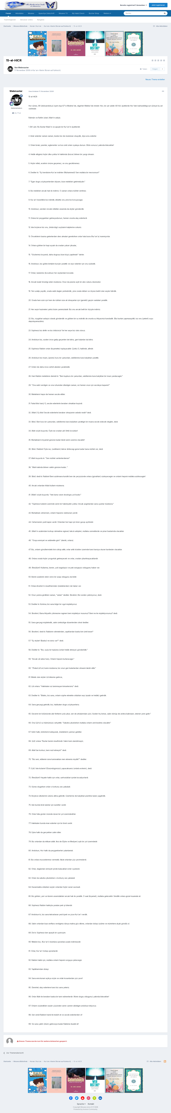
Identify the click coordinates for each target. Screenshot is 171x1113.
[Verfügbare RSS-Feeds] (164, 1061)
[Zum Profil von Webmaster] (10, 69)
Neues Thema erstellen (155, 79)
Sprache (80, 1104)
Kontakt (91, 1104)
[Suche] (164, 13)
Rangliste (40, 20)
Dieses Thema (153, 13)
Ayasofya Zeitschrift (46, 13)
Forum (8, 13)
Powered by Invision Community (85, 1109)
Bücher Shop (94, 13)
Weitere (107, 13)
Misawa (31, 13)
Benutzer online (26, 20)
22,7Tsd (17, 113)
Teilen (144, 69)
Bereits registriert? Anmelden (133, 5)
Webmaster (23, 67)
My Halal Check (78, 13)
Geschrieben (41, 91)
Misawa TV (63, 13)
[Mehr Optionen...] (162, 91)
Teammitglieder (10, 20)
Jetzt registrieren (158, 5)
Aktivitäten (19, 13)
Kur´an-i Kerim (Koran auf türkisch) (47, 70)
